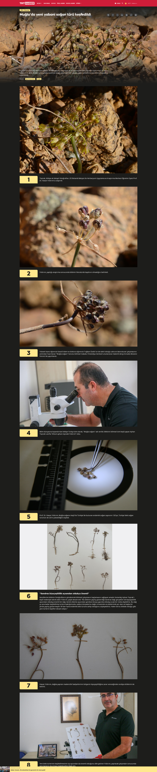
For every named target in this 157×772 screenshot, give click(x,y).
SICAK (39, 3)
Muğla (39, 79)
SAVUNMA (47, 3)
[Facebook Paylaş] (112, 15)
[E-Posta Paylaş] (135, 15)
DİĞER (78, 3)
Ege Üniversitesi (30, 79)
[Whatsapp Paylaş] (131, 15)
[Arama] (123, 3)
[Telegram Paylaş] (126, 15)
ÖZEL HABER (61, 3)
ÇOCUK (53, 3)
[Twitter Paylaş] (117, 15)
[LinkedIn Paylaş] (122, 15)
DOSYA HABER (70, 3)
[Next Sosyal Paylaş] (108, 15)
